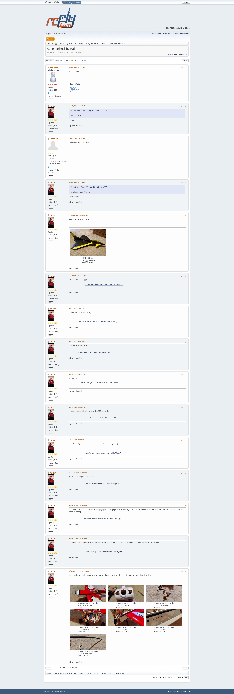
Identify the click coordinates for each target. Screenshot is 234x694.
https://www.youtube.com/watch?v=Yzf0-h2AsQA (102, 519)
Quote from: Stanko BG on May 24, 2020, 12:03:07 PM (90, 187)
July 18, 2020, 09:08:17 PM (77, 374)
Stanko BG (55, 138)
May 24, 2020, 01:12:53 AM (77, 67)
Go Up (48, 668)
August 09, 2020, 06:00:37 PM (78, 505)
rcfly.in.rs (78, 84)
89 (69, 60)
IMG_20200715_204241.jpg (88, 651)
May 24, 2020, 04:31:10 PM (77, 182)
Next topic (183, 54)
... (65, 60)
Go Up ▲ (187, 691)
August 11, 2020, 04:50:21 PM (78, 538)
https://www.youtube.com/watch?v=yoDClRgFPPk (104, 551)
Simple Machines (60, 691)
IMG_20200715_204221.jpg (165, 627)
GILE (100, 44)
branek (104, 44)
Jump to (155, 677)
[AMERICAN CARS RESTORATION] (48, 167)
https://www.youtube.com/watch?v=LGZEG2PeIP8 (104, 284)
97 (83, 60)
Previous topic (172, 54)
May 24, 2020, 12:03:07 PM (77, 139)
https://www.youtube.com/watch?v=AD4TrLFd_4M (97, 418)
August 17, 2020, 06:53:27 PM (80, 571)
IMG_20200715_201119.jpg (126, 603)
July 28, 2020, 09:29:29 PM (77, 440)
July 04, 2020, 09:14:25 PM (77, 309)
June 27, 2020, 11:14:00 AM (77, 276)
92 (78, 60)
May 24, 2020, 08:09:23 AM (77, 106)
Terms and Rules (178, 691)
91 (76, 60)
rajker (53, 106)
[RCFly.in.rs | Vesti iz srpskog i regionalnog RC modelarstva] (48, 93)
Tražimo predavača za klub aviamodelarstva (173, 34)
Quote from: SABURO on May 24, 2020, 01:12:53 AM (89, 111)
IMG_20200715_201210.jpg (88, 627)
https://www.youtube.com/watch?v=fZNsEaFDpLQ (98, 322)
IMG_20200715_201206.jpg (165, 603)
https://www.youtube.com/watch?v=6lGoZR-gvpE (102, 453)
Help (169, 691)
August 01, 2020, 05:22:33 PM (78, 473)
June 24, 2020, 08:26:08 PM (79, 215)
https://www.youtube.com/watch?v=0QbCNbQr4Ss (105, 483)
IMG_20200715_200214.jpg (88, 603)
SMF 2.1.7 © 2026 (49, 691)
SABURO (54, 67)
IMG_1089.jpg (88, 258)
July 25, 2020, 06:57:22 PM (77, 407)
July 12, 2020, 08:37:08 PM (77, 341)
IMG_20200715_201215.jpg (126, 627)
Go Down (49, 61)
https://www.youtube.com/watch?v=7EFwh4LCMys (99, 383)
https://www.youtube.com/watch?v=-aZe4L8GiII (92, 352)
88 (67, 60)
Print (185, 61)
